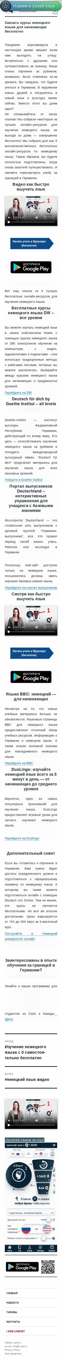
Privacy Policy (12, 1349)
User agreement (13, 1353)
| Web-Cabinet (15, 1331)
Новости (12, 1302)
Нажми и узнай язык (34, 5)
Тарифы (11, 1312)
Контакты (13, 1321)
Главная (12, 1293)
